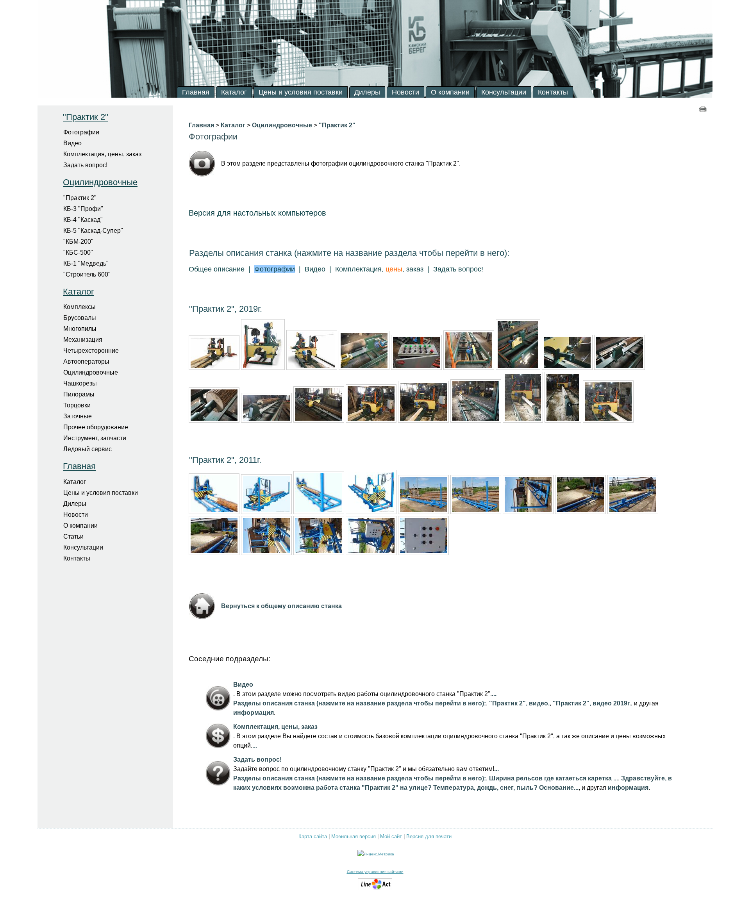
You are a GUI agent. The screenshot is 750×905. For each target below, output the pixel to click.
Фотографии (213, 136)
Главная (79, 466)
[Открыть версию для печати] (703, 109)
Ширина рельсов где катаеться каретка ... (553, 778)
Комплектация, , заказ (379, 269)
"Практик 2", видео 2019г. (592, 703)
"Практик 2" (85, 117)
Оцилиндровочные (100, 182)
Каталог (78, 291)
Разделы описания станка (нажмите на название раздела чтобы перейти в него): (359, 703)
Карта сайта (312, 836)
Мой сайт (391, 836)
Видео (315, 269)
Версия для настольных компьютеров (257, 213)
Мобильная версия (353, 836)
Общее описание (217, 269)
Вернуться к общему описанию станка (281, 606)
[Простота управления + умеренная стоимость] (375, 889)
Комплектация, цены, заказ (275, 726)
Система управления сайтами (375, 871)
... (494, 694)
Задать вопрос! (458, 269)
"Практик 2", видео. (519, 703)
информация (253, 712)
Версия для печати (429, 836)
